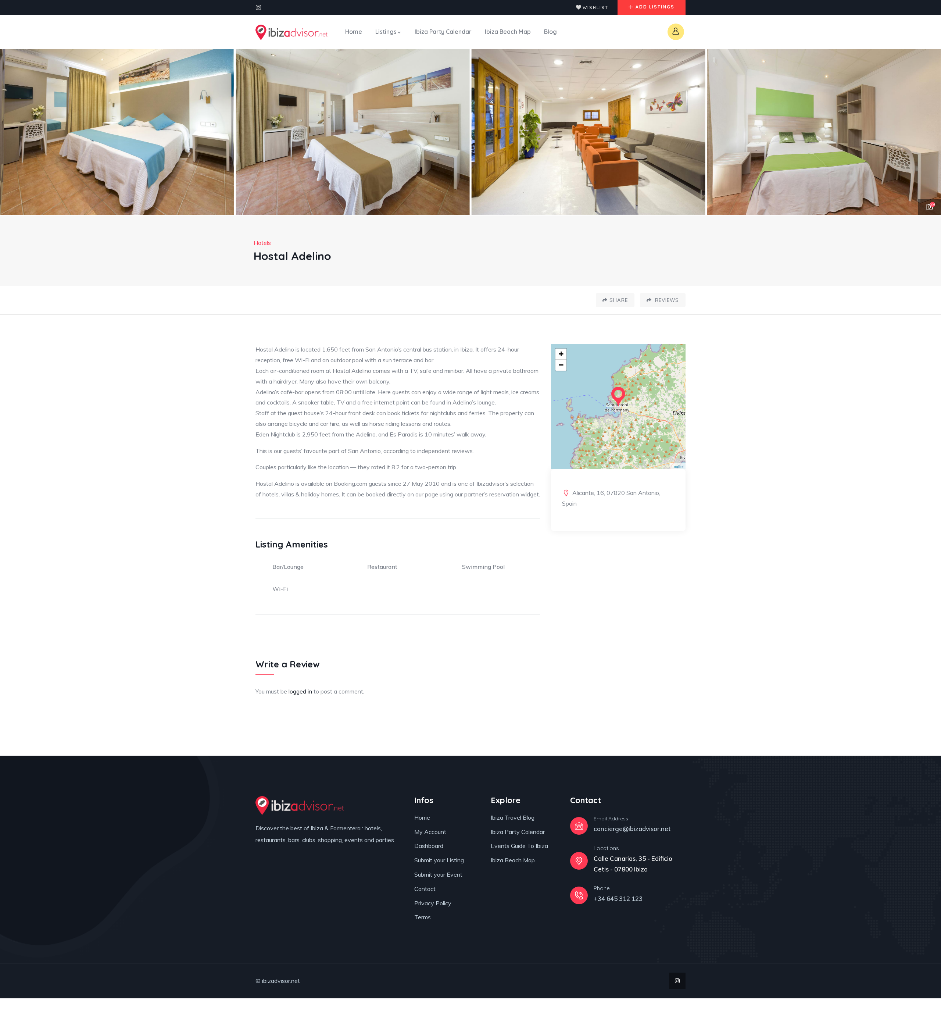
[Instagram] (258, 7)
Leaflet (678, 466)
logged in (300, 691)
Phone (602, 888)
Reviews (666, 300)
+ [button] (561, 354)
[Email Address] (579, 826)
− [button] (561, 365)
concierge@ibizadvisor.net (632, 829)
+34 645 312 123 (618, 898)
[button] (926, 132)
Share (618, 300)
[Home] (291, 32)
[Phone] (579, 895)
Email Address (611, 818)
